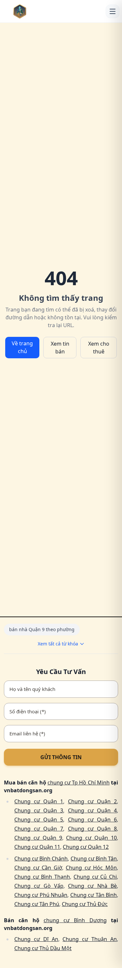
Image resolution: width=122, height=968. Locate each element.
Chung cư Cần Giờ (38, 867)
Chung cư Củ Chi (95, 876)
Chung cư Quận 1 (38, 801)
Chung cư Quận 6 (92, 819)
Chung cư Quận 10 (91, 837)
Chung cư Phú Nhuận (40, 894)
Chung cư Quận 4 (92, 810)
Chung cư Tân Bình (93, 894)
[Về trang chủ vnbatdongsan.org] (29, 11)
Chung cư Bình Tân (94, 858)
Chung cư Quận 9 (38, 837)
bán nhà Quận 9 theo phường (42, 629)
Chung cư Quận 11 (37, 846)
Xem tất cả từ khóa (58, 644)
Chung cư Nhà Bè (92, 885)
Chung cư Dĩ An (36, 939)
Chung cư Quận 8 (92, 828)
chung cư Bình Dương (75, 920)
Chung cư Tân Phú (36, 904)
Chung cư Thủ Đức (85, 904)
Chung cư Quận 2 (92, 801)
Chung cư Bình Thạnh (42, 876)
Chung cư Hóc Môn (91, 867)
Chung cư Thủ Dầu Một (43, 948)
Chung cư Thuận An (89, 939)
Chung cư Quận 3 (38, 810)
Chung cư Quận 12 (86, 846)
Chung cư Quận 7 (38, 828)
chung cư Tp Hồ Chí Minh (78, 782)
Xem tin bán (60, 347)
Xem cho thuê (98, 347)
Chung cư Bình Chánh (41, 858)
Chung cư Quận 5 (38, 819)
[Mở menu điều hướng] (112, 11)
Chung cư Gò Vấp (38, 885)
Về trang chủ (22, 347)
